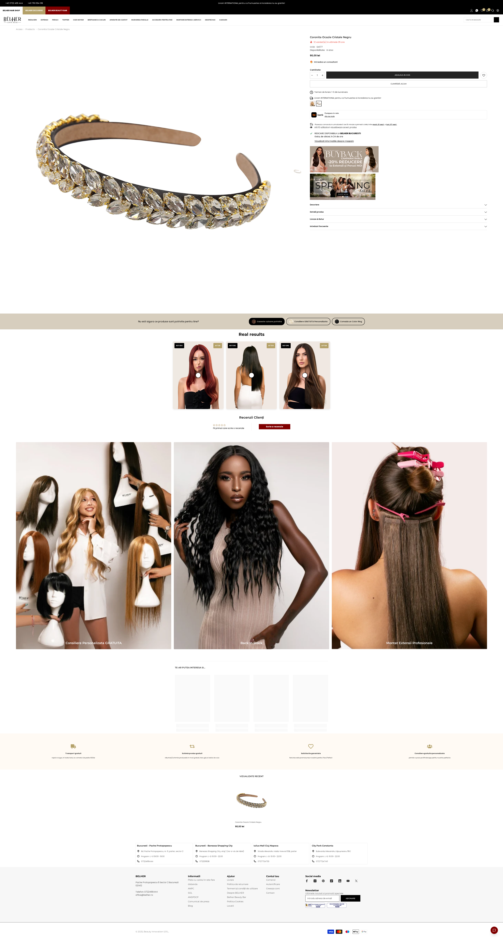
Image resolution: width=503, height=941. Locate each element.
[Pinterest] (323, 881)
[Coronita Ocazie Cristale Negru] (251, 800)
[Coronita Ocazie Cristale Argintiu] (312, 103)
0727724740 (322, 861)
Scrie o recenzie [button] (274, 426)
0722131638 (204, 861)
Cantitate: (315, 69)
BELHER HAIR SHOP (11, 10)
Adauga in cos (402, 75)
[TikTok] (499, 3)
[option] (152, 171)
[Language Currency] (497, 10)
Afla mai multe (330, 116)
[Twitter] (356, 881)
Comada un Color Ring (351, 321)
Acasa (19, 29)
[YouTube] (495, 3)
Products (30, 29)
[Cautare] (481, 19)
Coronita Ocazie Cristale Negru (248, 822)
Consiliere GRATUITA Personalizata (310, 321)
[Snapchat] (340, 881)
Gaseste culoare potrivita (269, 321)
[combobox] (479, 19)
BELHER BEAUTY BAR (57, 10)
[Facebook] (486, 3)
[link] (483, 75)
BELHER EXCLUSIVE (34, 10)
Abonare (350, 898)
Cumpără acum (398, 84)
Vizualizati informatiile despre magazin (334, 141)
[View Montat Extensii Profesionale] (409, 545)
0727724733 (263, 861)
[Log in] (471, 10)
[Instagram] (490, 3)
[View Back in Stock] (251, 545)
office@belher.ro (144, 894)
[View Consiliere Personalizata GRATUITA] (93, 545)
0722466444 (147, 861)
